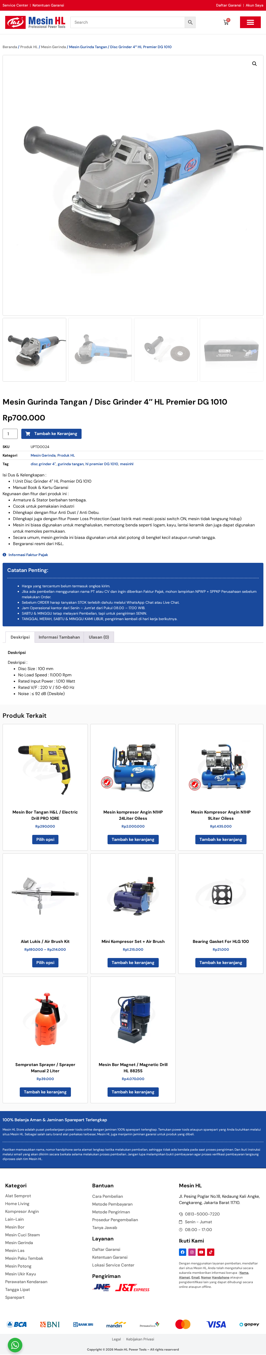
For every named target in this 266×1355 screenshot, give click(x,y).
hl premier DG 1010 (101, 464)
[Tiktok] (210, 1252)
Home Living (17, 1203)
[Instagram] (192, 1252)
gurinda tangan (71, 464)
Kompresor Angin (22, 1211)
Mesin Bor (14, 1227)
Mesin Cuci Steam (22, 1235)
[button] (250, 22)
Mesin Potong (18, 1266)
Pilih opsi (45, 839)
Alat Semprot (18, 1196)
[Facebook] (182, 1252)
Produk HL (29, 47)
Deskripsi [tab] (20, 637)
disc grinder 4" (43, 464)
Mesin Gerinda (53, 47)
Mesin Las (14, 1250)
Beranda (10, 47)
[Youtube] (201, 1252)
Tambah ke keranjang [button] (133, 839)
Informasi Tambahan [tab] (59, 637)
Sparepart (14, 1297)
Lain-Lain (14, 1219)
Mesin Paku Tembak (24, 1258)
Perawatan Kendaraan (26, 1281)
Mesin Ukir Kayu (20, 1274)
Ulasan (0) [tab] (99, 637)
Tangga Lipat (17, 1289)
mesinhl (127, 464)
